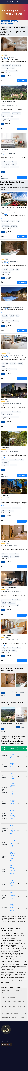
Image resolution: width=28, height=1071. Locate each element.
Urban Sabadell (4, 149)
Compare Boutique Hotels (7, 23)
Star (23, 748)
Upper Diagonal (4, 495)
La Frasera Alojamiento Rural (8, 101)
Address (12, 748)
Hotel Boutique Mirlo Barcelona (8, 303)
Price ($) (18, 748)
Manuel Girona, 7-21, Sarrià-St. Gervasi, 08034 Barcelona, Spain (12, 870)
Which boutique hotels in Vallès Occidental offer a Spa (13, 1001)
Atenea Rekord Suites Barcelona (8, 587)
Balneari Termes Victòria (7, 257)
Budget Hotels (14, 21)
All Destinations (5, 1042)
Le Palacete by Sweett (6, 635)
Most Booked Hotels (6, 21)
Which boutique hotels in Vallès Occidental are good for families (13, 1007)
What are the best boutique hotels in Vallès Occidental (13, 1017)
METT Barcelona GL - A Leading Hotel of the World (13, 208)
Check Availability (22, 81)
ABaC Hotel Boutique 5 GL (7, 351)
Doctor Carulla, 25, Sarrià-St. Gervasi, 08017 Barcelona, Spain (12, 857)
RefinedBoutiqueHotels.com (15, 1)
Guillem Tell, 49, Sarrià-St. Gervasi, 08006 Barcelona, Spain (12, 883)
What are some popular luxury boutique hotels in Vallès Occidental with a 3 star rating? (12, 1012)
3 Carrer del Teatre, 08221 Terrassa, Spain (12, 756)
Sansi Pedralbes (4, 399)
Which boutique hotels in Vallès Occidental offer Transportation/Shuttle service (12, 996)
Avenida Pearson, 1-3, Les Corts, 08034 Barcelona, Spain (12, 843)
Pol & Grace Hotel (5, 541)
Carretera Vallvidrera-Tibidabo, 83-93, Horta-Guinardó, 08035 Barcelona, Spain (12, 790)
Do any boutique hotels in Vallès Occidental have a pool (13, 991)
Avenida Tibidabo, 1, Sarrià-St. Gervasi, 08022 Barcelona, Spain (12, 830)
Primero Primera (5, 447)
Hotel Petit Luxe (5, 53)
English (4, 1044)
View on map (5, 58)
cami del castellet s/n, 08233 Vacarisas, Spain (12, 766)
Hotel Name (3, 748)
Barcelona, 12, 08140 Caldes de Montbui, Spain (12, 803)
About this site (4, 1040)
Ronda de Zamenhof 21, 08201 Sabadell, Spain (12, 776)
